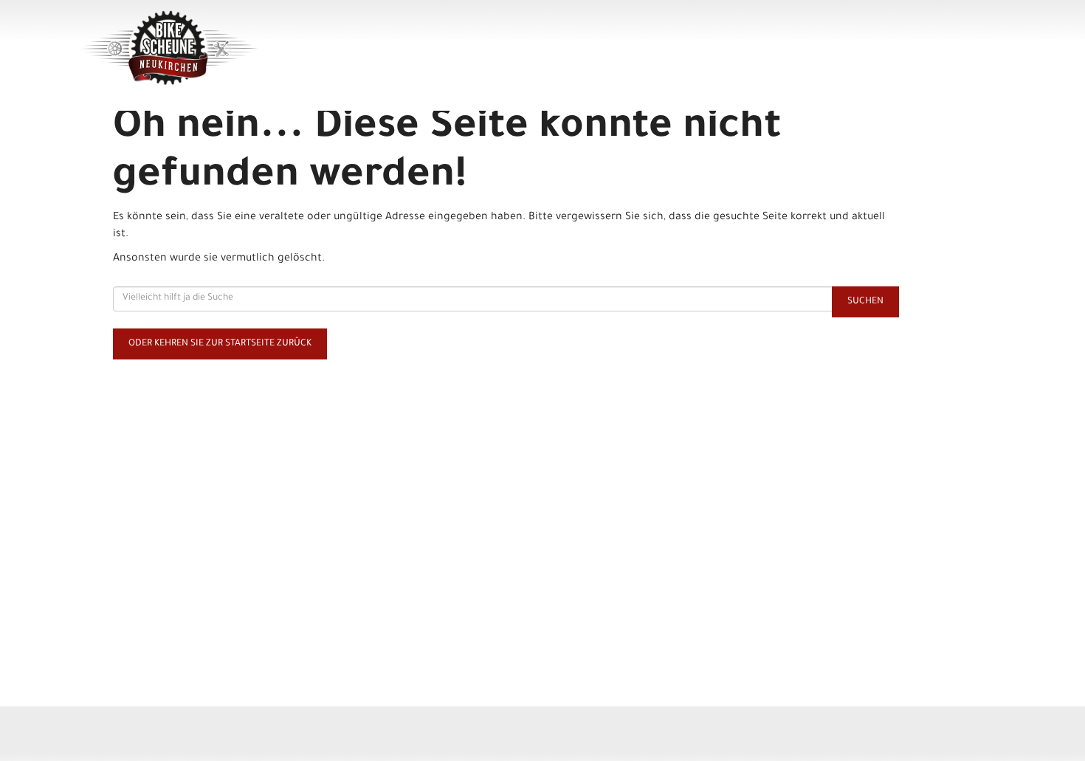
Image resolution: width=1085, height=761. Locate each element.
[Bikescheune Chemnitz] (263, 48)
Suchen (865, 302)
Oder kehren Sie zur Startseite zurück (219, 344)
